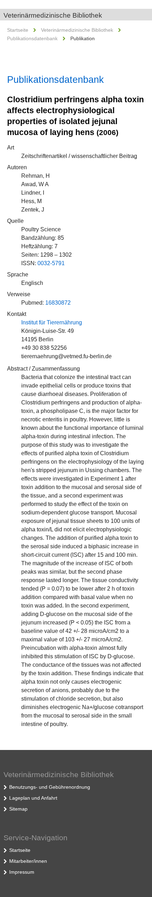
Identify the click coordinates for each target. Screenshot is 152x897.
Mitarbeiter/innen (28, 861)
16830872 (58, 303)
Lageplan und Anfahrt (33, 798)
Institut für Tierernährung (51, 322)
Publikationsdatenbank (32, 38)
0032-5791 (51, 263)
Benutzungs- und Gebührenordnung (49, 787)
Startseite (17, 30)
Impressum (21, 872)
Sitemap (18, 809)
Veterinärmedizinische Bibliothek (53, 15)
